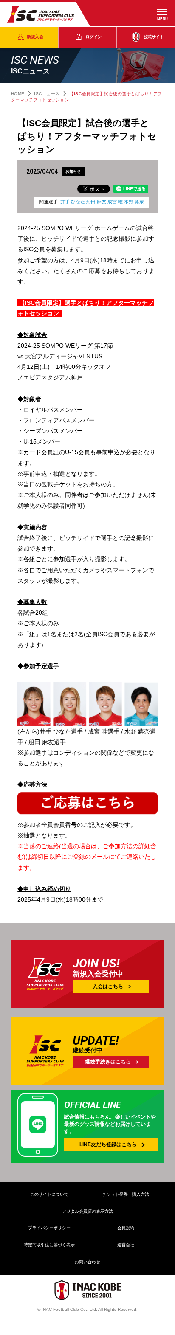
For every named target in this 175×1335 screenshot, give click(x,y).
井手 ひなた (73, 201)
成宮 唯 (115, 201)
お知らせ (73, 171)
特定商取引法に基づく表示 (49, 1244)
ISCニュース (47, 93)
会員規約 (125, 1227)
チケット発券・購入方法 (125, 1194)
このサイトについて (49, 1194)
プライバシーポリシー (49, 1227)
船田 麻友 (96, 201)
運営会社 (125, 1244)
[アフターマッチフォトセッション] (87, 814)
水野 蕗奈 (134, 201)
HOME (18, 93)
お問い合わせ (87, 1261)
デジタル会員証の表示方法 (87, 1211)
